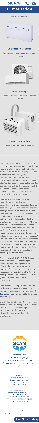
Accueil (13, 16)
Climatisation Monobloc (19, 392)
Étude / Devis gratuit (19, 380)
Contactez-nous (7, 294)
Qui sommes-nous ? (19, 378)
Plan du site (30, 414)
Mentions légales (18, 414)
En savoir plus (19, 384)
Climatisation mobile (19, 397)
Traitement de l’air (19, 401)
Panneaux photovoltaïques (19, 399)
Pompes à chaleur (19, 390)
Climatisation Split (19, 394)
